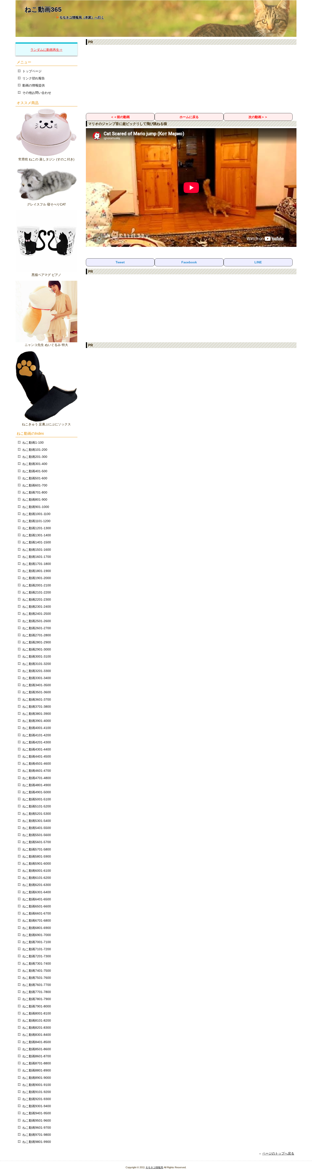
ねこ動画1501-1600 (36, 549)
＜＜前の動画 (120, 117)
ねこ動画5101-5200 (36, 806)
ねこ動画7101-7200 (36, 949)
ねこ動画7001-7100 (36, 942)
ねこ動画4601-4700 (36, 770)
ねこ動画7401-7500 (36, 970)
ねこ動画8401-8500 (36, 1042)
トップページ (32, 71)
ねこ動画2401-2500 (36, 613)
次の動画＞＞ (258, 117)
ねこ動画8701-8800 (36, 1063)
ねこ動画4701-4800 (36, 778)
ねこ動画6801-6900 (36, 928)
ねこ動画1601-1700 (36, 557)
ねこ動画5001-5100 (36, 799)
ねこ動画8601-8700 (36, 1056)
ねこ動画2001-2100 (36, 585)
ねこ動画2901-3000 (36, 649)
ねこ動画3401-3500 (36, 685)
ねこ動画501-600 (34, 478)
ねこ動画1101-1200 (36, 521)
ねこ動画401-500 (34, 471)
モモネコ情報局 (154, 1167)
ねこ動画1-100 (33, 442)
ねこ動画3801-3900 (36, 713)
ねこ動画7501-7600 (36, 978)
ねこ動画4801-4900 (36, 785)
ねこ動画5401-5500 (36, 828)
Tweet (120, 262)
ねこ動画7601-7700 (36, 985)
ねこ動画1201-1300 (36, 528)
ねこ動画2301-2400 (36, 606)
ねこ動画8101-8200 (36, 1020)
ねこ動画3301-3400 (36, 678)
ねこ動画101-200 (34, 449)
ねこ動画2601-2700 (36, 628)
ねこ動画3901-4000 (36, 721)
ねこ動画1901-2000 (36, 578)
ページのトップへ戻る (278, 1153)
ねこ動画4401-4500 (36, 756)
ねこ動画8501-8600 (36, 1049)
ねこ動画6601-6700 (36, 913)
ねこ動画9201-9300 (36, 1099)
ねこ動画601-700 (34, 485)
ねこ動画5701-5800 (36, 849)
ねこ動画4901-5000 (36, 792)
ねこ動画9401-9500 (36, 1113)
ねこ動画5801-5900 (36, 856)
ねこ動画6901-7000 (36, 935)
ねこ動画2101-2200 (36, 592)
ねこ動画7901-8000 (36, 1006)
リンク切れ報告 (33, 78)
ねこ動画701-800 (34, 492)
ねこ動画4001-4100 (36, 728)
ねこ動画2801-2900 (36, 642)
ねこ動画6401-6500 (36, 899)
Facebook (189, 262)
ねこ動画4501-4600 (36, 763)
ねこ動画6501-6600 (36, 906)
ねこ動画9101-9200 (36, 1092)
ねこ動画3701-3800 (36, 706)
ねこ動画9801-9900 (36, 1142)
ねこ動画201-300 (34, 457)
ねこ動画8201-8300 (36, 1027)
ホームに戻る (189, 117)
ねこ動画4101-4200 (36, 735)
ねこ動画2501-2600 (36, 621)
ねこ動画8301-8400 (36, 1034)
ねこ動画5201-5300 (36, 813)
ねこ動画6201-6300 (36, 885)
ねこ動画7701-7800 (36, 992)
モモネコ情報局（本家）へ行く (81, 17)
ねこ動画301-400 (34, 464)
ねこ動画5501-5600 (36, 835)
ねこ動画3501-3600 (36, 692)
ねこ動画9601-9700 (36, 1127)
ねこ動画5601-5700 (36, 842)
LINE (258, 262)
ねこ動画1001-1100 (36, 514)
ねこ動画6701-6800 (36, 920)
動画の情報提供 (33, 85)
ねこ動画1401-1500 (36, 542)
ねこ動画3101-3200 (36, 664)
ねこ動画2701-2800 (36, 635)
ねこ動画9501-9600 (36, 1120)
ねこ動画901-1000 (35, 507)
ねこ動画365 (43, 9)
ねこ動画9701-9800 (36, 1134)
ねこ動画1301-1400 (36, 535)
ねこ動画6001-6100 (36, 870)
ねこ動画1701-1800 (36, 564)
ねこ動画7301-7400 (36, 963)
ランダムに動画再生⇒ (46, 49)
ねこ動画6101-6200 (36, 878)
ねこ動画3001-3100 (36, 656)
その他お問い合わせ (36, 92)
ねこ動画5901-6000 (36, 863)
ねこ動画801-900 (34, 499)
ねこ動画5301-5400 (36, 821)
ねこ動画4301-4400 (36, 749)
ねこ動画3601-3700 (36, 699)
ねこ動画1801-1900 (36, 571)
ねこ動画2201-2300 (36, 599)
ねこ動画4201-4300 (36, 742)
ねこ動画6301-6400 (36, 892)
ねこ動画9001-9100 (36, 1085)
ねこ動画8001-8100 (36, 1013)
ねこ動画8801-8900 (36, 1070)
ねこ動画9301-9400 (36, 1106)
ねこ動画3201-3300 (36, 671)
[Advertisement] (191, 79)
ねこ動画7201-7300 (36, 956)
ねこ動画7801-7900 (36, 999)
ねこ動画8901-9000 (36, 1078)
